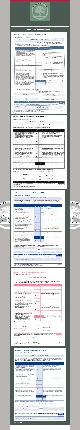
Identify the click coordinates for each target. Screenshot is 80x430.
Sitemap (16, 426)
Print (13, 426)
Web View (67, 426)
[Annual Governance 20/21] (40, 384)
